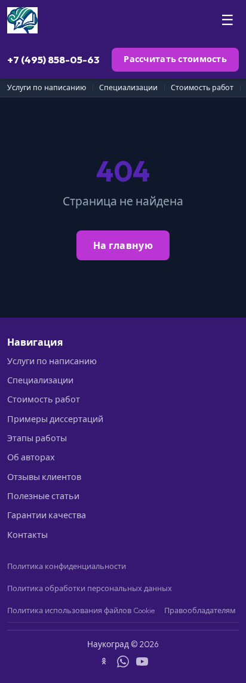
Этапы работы (37, 438)
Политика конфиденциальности (66, 566)
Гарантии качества (46, 515)
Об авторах (31, 457)
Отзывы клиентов (44, 477)
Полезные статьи (43, 496)
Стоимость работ (202, 87)
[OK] (104, 663)
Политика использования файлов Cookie (81, 610)
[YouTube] (142, 663)
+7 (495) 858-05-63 (53, 59)
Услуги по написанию (46, 87)
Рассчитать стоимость (175, 59)
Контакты (27, 535)
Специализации (128, 87)
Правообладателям (200, 610)
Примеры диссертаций (55, 419)
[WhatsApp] (123, 663)
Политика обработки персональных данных (89, 588)
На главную (123, 245)
